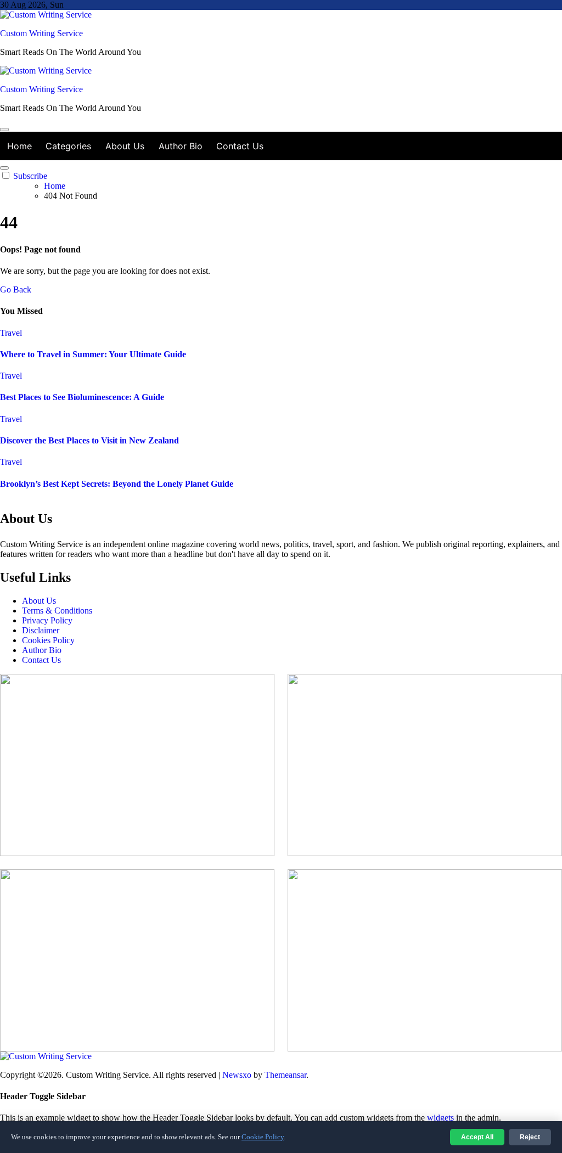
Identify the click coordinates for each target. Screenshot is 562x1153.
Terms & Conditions (57, 610)
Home (19, 145)
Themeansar (285, 1074)
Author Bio (181, 145)
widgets (441, 1117)
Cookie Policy (262, 1137)
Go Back (15, 289)
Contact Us (239, 145)
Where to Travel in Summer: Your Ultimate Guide (93, 354)
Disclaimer (40, 630)
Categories (68, 145)
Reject (530, 1137)
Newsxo (236, 1074)
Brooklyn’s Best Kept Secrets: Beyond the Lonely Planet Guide (116, 483)
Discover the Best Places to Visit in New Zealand (89, 440)
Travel (11, 333)
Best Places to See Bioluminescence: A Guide (82, 397)
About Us (124, 145)
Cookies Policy (48, 640)
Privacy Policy (47, 620)
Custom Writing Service (41, 33)
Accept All (477, 1137)
